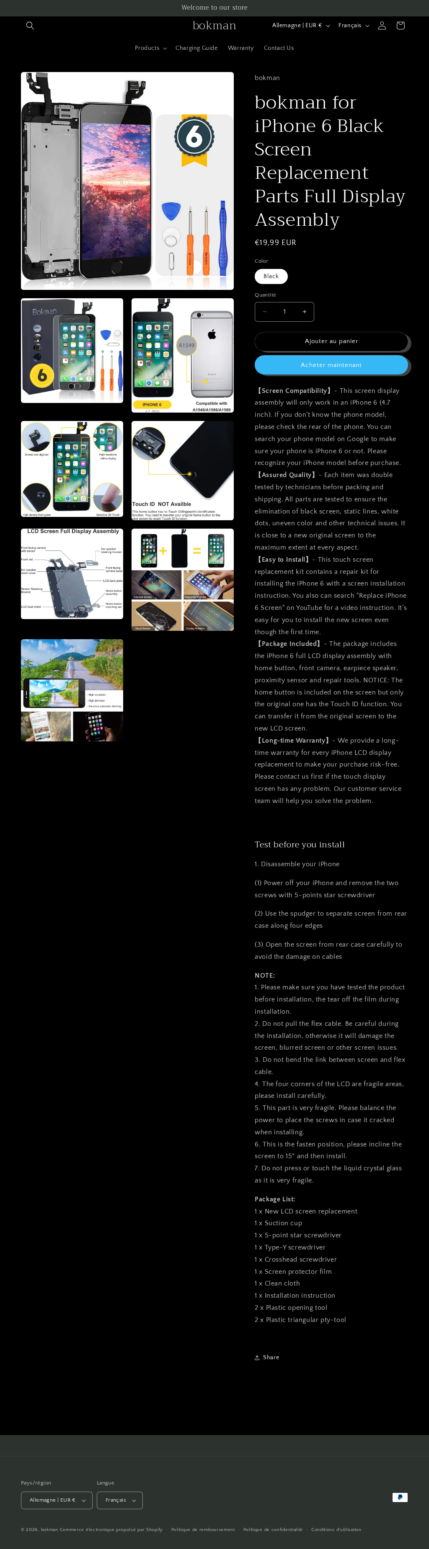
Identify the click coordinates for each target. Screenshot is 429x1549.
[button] (30, 25)
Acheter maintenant (331, 365)
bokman (49, 1529)
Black (271, 276)
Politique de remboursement (203, 1529)
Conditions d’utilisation (336, 1529)
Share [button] (271, 1357)
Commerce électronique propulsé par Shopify (111, 1529)
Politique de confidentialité (273, 1529)
